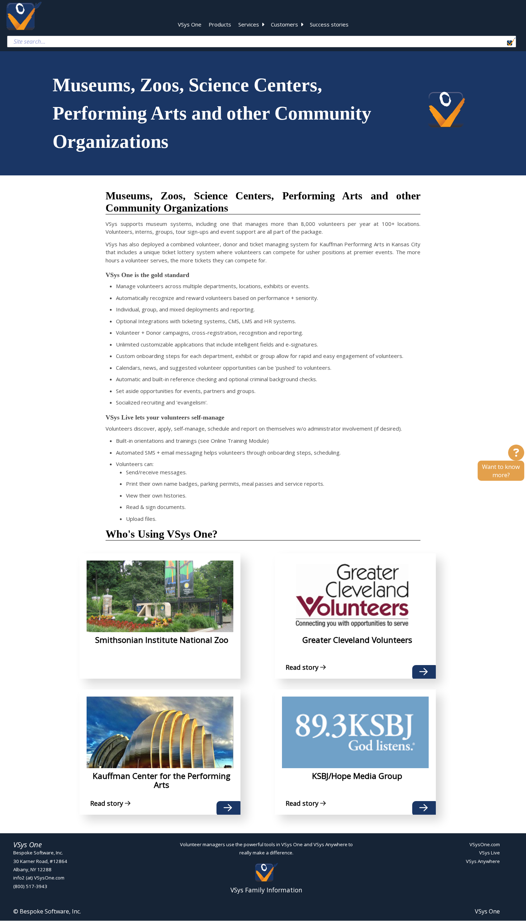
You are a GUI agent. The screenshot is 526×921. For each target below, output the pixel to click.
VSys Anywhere (483, 861)
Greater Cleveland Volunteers (357, 639)
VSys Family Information (266, 890)
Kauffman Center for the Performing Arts (161, 780)
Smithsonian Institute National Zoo (161, 639)
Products (220, 24)
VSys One (189, 24)
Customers (284, 24)
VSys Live (489, 853)
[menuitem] (189, 25)
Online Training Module (239, 440)
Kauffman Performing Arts (352, 244)
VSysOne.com (484, 844)
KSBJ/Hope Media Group (357, 775)
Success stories (329, 24)
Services (248, 24)
